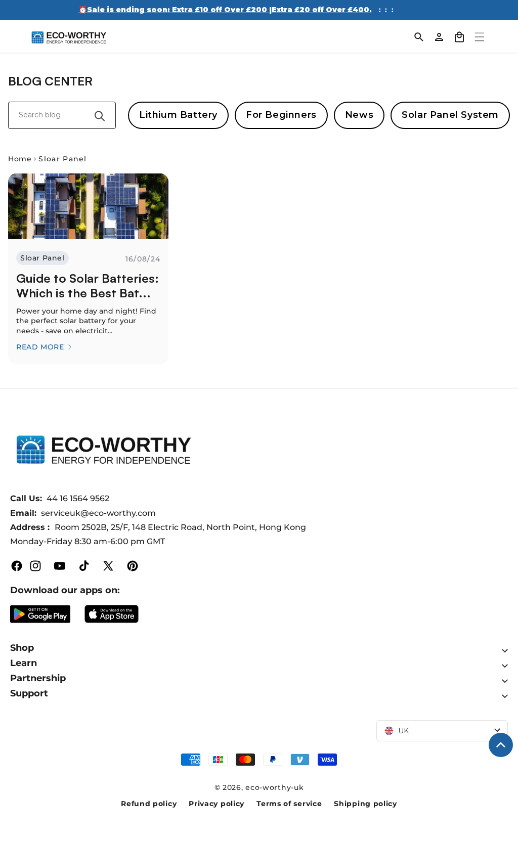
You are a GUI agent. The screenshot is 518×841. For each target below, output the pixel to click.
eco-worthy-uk (274, 787)
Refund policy (149, 803)
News (359, 114)
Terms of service (289, 803)
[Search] (419, 37)
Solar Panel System (450, 114)
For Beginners (281, 114)
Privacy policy (216, 803)
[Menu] (479, 37)
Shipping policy (365, 803)
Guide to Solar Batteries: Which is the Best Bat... (87, 285)
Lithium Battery (178, 114)
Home (19, 158)
